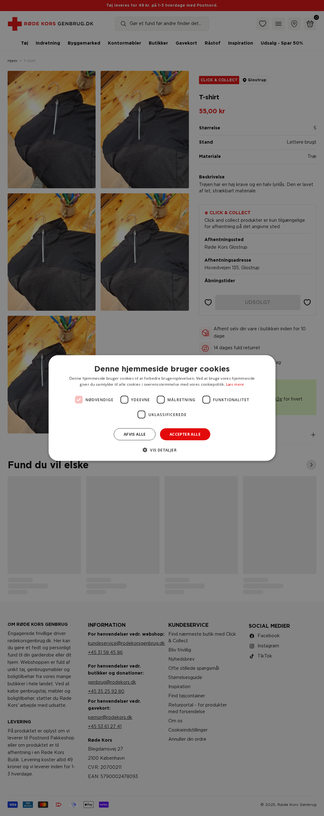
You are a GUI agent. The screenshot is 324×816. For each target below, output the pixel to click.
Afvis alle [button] (135, 434)
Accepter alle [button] (185, 434)
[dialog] (162, 408)
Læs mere (235, 384)
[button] (162, 450)
